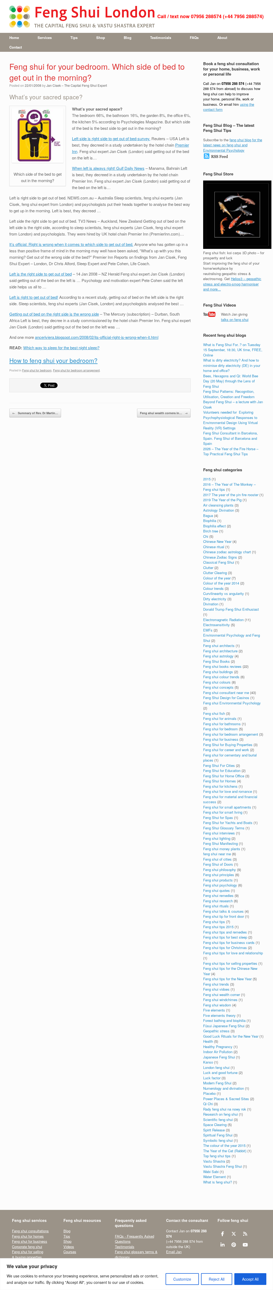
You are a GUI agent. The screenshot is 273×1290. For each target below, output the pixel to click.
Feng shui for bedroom (36, 370)
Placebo (209, 1093)
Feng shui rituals (216, 905)
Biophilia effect (214, 525)
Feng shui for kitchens (220, 786)
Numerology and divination (223, 1088)
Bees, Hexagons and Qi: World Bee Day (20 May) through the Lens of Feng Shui (230, 381)
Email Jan (174, 1251)
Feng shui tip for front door (223, 916)
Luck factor (211, 1077)
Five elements (214, 1010)
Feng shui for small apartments (227, 807)
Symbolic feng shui (218, 1140)
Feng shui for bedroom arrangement (76, 370)
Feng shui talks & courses (223, 911)
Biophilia (209, 520)
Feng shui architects (219, 645)
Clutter (208, 567)
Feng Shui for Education (221, 770)
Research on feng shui (220, 1114)
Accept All (250, 1279)
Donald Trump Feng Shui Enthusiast (231, 609)
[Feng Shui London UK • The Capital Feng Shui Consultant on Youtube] (245, 1245)
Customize (182, 1279)
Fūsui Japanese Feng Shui (223, 1025)
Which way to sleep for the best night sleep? (61, 347)
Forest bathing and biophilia (224, 1020)
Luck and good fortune (220, 1072)
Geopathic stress (216, 1030)
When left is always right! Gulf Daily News (108, 168)
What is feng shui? (217, 1182)
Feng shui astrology (218, 655)
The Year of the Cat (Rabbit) (224, 1150)
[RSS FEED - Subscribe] (215, 157)
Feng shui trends (216, 984)
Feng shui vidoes (216, 989)
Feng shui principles (218, 874)
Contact (15, 47)
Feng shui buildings (218, 671)
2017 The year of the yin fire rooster (230, 494)
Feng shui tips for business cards (229, 942)
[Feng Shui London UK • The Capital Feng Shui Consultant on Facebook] (222, 1234)
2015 (207, 478)
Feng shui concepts (218, 687)
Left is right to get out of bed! (33, 297)
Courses (69, 1251)
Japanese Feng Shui (219, 1057)
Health (208, 1041)
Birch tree (210, 531)
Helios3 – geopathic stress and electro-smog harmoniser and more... (232, 284)
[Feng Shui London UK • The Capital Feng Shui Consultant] (82, 16)
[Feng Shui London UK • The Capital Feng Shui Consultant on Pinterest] (234, 1245)
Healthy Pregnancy (217, 1046)
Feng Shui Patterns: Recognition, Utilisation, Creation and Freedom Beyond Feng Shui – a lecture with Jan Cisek (233, 399)
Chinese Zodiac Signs (220, 557)
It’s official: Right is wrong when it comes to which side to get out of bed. (71, 244)
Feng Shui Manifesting (220, 843)
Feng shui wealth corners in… (164, 413)
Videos (68, 1246)
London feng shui (216, 1067)
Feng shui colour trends (221, 676)
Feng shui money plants (221, 848)
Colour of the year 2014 (221, 583)
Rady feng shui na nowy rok (224, 1109)
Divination (210, 603)
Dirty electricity (214, 598)
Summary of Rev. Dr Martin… (35, 413)
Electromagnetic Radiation (223, 619)
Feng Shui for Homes (219, 780)
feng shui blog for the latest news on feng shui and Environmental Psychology (232, 145)
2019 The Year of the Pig (222, 499)
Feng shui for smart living (222, 812)
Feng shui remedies (218, 895)
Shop (100, 37)
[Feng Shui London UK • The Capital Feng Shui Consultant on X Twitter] (234, 1234)
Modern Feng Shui (217, 1082)
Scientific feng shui (218, 1119)
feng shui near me (217, 853)
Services (45, 37)
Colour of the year (217, 578)
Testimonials (160, 37)
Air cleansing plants (218, 505)
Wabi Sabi (211, 1171)
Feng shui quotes (216, 890)
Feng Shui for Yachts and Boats (227, 822)
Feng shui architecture (220, 650)
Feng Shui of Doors (218, 864)
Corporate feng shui (27, 1246)
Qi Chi (208, 1103)
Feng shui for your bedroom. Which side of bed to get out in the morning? (97, 72)
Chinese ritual (213, 546)
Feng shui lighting (216, 838)
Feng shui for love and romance (227, 791)
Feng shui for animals (219, 718)
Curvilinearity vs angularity (223, 593)
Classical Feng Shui (218, 562)
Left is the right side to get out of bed (40, 274)
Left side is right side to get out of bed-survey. (111, 138)
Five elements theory (219, 1015)
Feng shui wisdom (217, 1004)
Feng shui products (218, 880)
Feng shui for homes (28, 1236)
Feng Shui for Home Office (223, 775)
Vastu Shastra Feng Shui (222, 1166)
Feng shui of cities (217, 859)
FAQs (194, 37)
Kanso (208, 1062)
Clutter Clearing (215, 572)
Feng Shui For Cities (219, 765)
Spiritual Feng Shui (217, 1135)
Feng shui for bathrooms (222, 723)
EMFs (207, 630)
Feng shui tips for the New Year (227, 978)
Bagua (208, 515)
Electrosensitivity (216, 624)
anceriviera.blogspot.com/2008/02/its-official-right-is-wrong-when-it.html (96, 337)
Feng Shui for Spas (218, 817)
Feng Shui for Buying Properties (227, 744)
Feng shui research (218, 900)
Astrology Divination (218, 510)
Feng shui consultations (30, 1230)
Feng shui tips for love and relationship (233, 952)
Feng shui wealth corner (221, 994)
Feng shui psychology (220, 885)
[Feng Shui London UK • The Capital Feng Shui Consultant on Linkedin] (222, 1245)
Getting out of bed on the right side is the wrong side (54, 314)
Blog (127, 37)
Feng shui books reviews (222, 666)
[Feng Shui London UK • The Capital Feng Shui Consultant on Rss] (245, 1234)
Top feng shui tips (217, 1155)
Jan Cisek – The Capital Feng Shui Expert (76, 85)
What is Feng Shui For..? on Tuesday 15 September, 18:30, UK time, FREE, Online (232, 350)
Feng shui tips (214, 921)
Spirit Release (214, 1129)
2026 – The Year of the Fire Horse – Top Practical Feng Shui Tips (230, 451)
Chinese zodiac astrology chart (227, 551)
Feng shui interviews (219, 833)
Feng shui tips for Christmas (225, 947)
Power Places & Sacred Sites (226, 1098)
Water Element (214, 1176)
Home (14, 37)
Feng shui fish (214, 713)
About (222, 37)
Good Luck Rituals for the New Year (230, 1036)
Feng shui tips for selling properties (230, 963)
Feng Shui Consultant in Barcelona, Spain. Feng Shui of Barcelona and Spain (230, 438)
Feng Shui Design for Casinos (226, 697)
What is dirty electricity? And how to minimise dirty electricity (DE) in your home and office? (231, 365)
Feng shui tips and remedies (225, 932)
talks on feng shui (234, 319)
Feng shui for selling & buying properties (27, 1254)
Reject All (216, 1279)
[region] (136, 1274)
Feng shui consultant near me (226, 692)
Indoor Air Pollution (217, 1051)
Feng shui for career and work (226, 749)
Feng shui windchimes (220, 999)
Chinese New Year (217, 541)
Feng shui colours (217, 682)
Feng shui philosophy (219, 869)
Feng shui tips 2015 (218, 926)
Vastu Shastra (214, 1161)
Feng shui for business (220, 739)
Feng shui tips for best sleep (225, 937)
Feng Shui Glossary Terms (223, 827)
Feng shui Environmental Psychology (232, 702)
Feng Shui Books (216, 661)
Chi (205, 536)
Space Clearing (215, 1124)
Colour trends (213, 588)
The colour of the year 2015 (224, 1145)
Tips (74, 37)
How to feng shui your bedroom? (53, 360)
